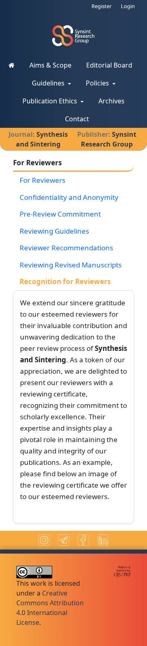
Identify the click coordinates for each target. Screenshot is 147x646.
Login (128, 6)
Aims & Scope (50, 65)
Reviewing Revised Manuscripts (71, 264)
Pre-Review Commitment (60, 214)
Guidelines (49, 83)
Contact (77, 118)
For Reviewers (42, 180)
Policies (98, 83)
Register (101, 6)
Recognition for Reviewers (65, 281)
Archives (111, 100)
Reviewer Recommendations (66, 247)
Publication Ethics (50, 100)
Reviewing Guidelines (54, 231)
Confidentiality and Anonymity (69, 197)
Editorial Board (109, 65)
